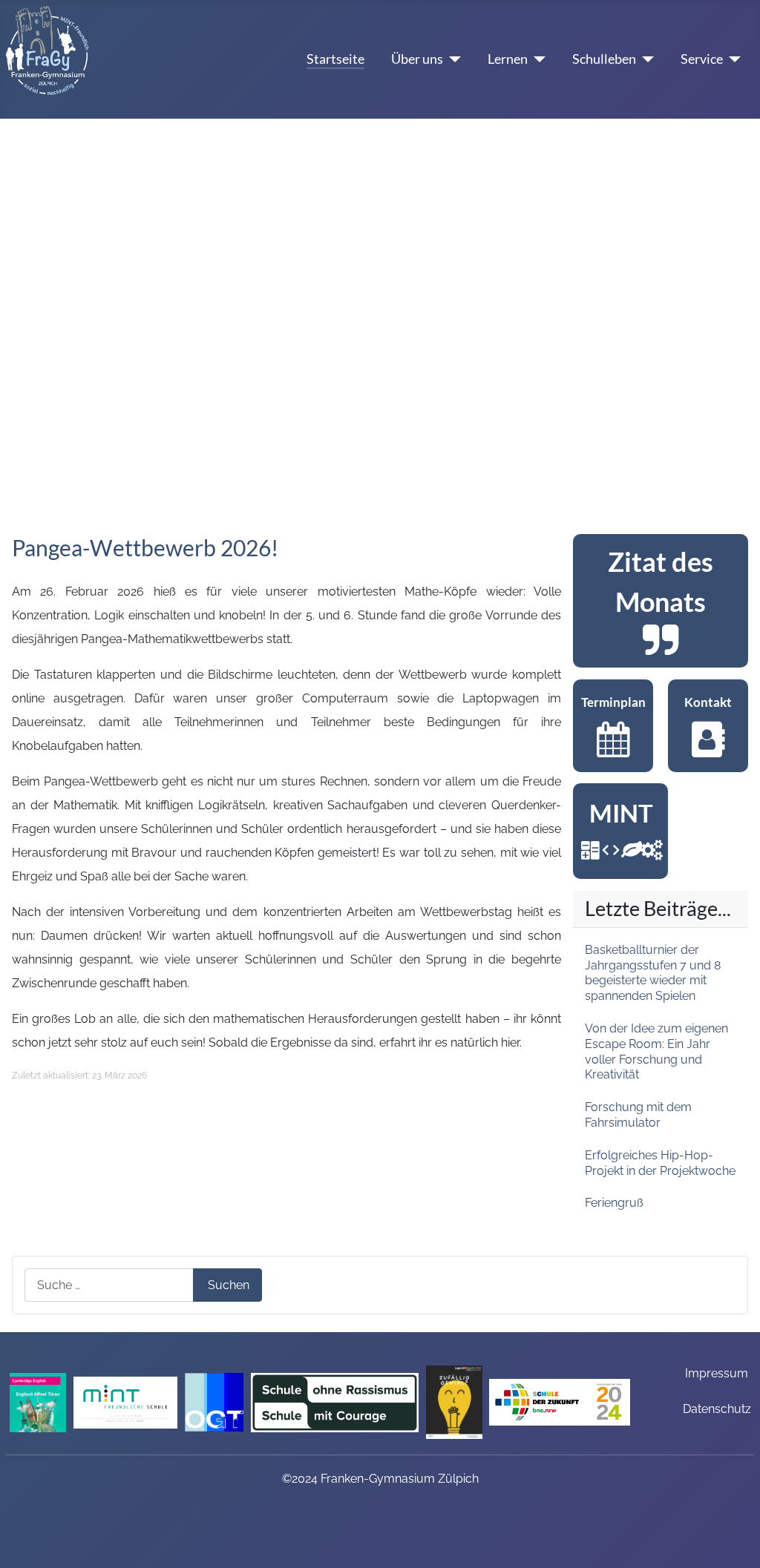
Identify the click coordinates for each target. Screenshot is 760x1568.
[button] (23, 308)
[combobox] (109, 1285)
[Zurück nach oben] (741, 1549)
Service (702, 59)
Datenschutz (717, 1409)
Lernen (508, 59)
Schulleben (604, 59)
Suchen (228, 1285)
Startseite (335, 59)
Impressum (716, 1373)
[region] (660, 601)
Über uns (417, 59)
